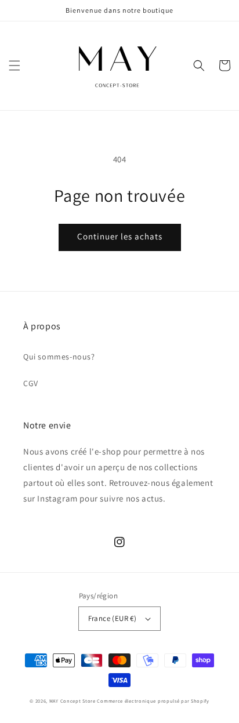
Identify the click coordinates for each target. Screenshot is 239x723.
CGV (30, 383)
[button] (14, 65)
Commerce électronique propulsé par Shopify (153, 700)
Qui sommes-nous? (59, 356)
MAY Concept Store (72, 700)
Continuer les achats (119, 236)
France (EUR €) (112, 618)
